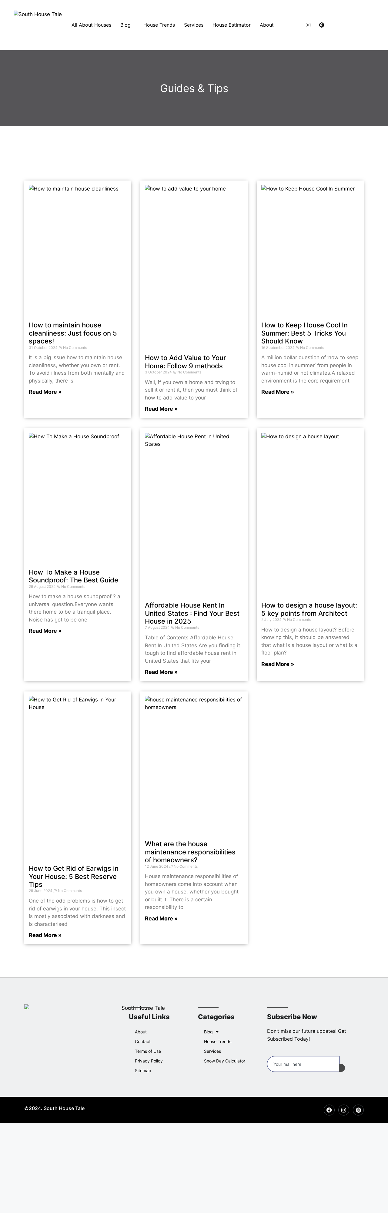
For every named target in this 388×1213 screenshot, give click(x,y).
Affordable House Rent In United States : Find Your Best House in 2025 (192, 613)
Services (193, 25)
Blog (125, 25)
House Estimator (231, 25)
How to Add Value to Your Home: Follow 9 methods (185, 362)
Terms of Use (148, 1051)
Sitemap (143, 1070)
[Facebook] (292, 24)
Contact (143, 1041)
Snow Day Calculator (224, 1060)
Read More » (45, 392)
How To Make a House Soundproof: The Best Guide (73, 576)
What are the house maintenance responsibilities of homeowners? (190, 852)
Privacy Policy (149, 1060)
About (267, 25)
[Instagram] (305, 24)
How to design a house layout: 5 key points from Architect (309, 609)
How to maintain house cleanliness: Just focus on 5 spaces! (73, 333)
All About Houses (91, 25)
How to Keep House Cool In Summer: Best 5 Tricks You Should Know (304, 333)
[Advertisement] (182, 1168)
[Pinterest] (319, 24)
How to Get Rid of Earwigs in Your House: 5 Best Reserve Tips (74, 876)
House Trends (159, 25)
